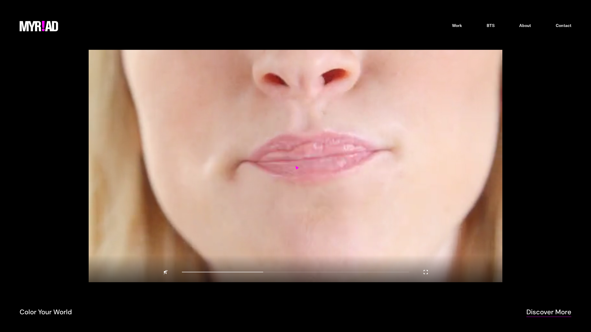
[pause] (295, 166)
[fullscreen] (425, 272)
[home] (39, 25)
